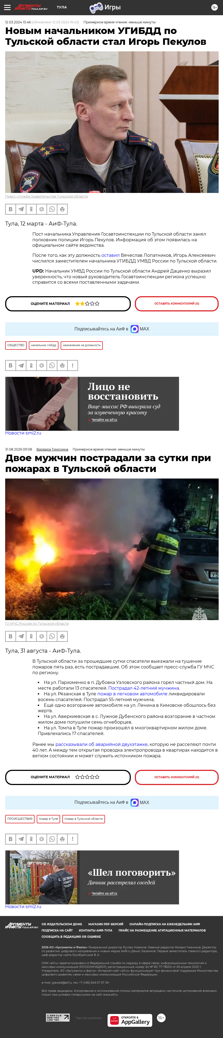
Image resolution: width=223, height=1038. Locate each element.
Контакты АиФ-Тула (95, 930)
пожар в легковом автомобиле (133, 693)
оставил (110, 255)
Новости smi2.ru (23, 433)
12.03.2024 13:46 (18, 22)
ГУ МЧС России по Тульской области (37, 623)
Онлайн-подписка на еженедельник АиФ (164, 924)
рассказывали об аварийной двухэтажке (101, 744)
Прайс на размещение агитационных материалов (162, 930)
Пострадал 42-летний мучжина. (144, 688)
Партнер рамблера (88, 1018)
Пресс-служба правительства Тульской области (46, 196)
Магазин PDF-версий (105, 924)
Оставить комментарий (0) (176, 303)
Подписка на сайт (57, 930)
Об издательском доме (62, 924)
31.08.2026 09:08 (18, 449)
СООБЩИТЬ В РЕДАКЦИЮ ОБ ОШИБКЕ (71, 937)
